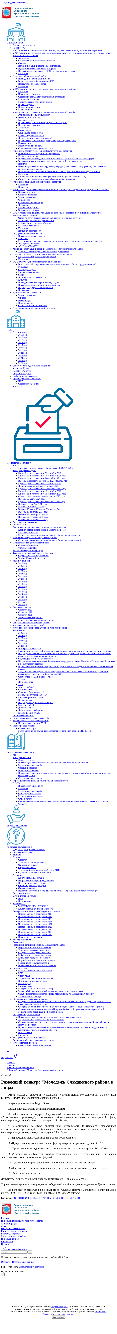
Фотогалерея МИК (27, 548)
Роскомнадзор (25, 986)
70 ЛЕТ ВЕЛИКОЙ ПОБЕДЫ (33, 906)
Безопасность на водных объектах (34, 223)
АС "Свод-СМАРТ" (28, 246)
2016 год (22, 337)
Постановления (25, 303)
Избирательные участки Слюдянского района (35, 537)
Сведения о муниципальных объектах (36, 60)
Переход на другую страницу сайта (35, 287)
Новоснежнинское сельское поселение (37, 965)
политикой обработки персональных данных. (74, 1312)
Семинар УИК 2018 (28, 689)
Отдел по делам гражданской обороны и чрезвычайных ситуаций (50, 218)
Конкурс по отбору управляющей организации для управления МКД (52, 176)
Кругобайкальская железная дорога (35, 909)
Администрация (15, 42)
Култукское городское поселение (34, 957)
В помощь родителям (28, 192)
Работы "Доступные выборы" (32, 695)
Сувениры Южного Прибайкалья (34, 872)
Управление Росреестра (29, 996)
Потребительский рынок (25, 1043)
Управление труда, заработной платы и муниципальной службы (44, 112)
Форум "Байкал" (26, 687)
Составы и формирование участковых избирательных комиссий (49, 540)
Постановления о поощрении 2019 (35, 916)
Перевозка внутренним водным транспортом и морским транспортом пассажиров (58, 890)
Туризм (16, 857)
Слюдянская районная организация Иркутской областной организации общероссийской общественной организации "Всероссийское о (61, 1010)
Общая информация (28, 545)
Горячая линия (25, 143)
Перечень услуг (26, 901)
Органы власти (20, 968)
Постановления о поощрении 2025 (35, 932)
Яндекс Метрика (59, 1306)
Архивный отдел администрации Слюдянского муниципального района (48, 249)
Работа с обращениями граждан (28, 550)
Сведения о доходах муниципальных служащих (41, 97)
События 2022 (25, 612)
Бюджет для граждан (17, 825)
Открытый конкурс (27, 888)
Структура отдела (27, 269)
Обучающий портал (28, 728)
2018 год (22, 342)
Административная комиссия (27, 292)
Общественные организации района (30, 999)
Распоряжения (25, 109)
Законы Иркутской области (31, 558)
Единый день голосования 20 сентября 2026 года (42, 473)
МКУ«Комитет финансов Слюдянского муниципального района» (44, 89)
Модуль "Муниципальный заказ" (29, 849)
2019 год (22, 345)
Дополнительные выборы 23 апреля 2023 (38, 486)
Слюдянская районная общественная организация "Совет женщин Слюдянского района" (61, 1006)
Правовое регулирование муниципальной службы (42, 122)
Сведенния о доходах (28, 384)
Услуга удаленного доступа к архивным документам (43, 251)
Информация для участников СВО (29, 1037)
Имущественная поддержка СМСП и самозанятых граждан (47, 71)
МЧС (20, 973)
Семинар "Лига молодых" (31, 692)
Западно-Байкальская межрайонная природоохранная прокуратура (50, 991)
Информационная (10, 1239)
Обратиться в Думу (22, 373)
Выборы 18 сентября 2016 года (33, 514)
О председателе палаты (29, 793)
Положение (24, 187)
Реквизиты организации (30, 796)
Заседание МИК (26, 705)
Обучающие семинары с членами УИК (37, 658)
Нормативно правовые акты (32, 84)
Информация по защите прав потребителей (22, 1221)
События (22, 860)
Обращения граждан (28, 768)
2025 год (22, 360)
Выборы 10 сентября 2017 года (33, 512)
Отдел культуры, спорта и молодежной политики (37, 261)
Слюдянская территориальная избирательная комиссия (39, 527)
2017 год (22, 340)
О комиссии (24, 200)
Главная (5, 1218)
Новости (5, 1244)
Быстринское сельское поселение (34, 963)
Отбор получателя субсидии (32, 885)
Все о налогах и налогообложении (35, 970)
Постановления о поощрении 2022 (35, 924)
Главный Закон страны (29, 713)
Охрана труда (24, 130)
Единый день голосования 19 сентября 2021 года (42, 491)
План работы (19, 48)
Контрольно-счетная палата (20, 752)
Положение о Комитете (29, 94)
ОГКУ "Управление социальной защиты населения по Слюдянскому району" (56, 994)
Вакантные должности (29, 117)
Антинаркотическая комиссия (32, 277)
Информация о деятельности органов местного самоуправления (49, 1017)
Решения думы (20, 332)
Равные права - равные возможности (36, 620)
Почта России (25, 1032)
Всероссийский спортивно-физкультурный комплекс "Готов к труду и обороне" (57, 264)
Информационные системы (31, 236)
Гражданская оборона (28, 225)
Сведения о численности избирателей (31, 622)
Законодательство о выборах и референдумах (35, 553)
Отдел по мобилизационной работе (30, 76)
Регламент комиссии (28, 532)
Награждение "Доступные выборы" (35, 702)
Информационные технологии (28, 233)
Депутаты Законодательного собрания (31, 365)
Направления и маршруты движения (36, 880)
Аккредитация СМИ (23, 939)
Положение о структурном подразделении (39, 153)
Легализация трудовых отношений (35, 138)
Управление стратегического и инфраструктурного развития (42, 151)
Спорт (21, 274)
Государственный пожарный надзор (35, 988)
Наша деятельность (22, 757)
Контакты (23, 73)
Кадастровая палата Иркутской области (37, 1030)
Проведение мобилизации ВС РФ (34, 78)
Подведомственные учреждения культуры (38, 282)
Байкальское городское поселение (34, 955)
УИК (20, 684)
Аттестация (23, 127)
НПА (20, 381)
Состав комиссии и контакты (32, 305)
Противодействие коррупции (27, 378)
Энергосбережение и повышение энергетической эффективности (50, 161)
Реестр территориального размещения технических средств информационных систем (60, 241)
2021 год (22, 350)
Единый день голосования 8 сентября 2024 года (41, 478)
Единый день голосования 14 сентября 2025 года (42, 475)
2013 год (22, 597)
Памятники (18, 942)
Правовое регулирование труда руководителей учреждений (47, 140)
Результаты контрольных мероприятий (37, 256)
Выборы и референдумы (24, 470)
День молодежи (26, 682)
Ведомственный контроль (31, 145)
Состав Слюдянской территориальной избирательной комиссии (49, 535)
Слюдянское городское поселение (34, 952)
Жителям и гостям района (19, 847)
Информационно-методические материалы (39, 285)
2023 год (22, 355)
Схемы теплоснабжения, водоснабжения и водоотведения (46, 179)
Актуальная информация (25, 522)
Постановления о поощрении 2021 (35, 921)
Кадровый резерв (26, 120)
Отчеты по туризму (27, 865)
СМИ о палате (25, 799)
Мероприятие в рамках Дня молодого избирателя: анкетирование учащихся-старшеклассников (64, 651)
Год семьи (23, 267)
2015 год (22, 335)
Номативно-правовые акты (31, 883)
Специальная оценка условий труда (35, 148)
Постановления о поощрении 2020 (35, 919)
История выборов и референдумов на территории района (40, 628)
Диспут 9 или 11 (26, 707)
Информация (24, 300)
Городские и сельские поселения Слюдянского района (39, 945)
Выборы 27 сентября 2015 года (33, 517)
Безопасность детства (28, 207)
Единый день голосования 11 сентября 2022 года (42, 488)
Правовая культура (22, 607)
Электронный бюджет (29, 243)
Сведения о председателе (30, 778)
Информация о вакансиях (30, 786)
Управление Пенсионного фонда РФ (36, 978)
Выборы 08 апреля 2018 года (32, 506)
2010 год (22, 604)
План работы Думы (22, 371)
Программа (23, 290)
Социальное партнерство (30, 133)
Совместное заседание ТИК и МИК (35, 677)
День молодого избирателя (31, 710)
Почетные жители (21, 893)
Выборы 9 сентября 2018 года (32, 504)
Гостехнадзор (24, 983)
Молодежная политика (29, 272)
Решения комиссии (22, 561)
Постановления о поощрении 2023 (35, 927)
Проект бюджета (26, 104)
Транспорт (18, 875)
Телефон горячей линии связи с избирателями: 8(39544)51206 (43, 468)
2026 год (22, 363)
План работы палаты (28, 770)
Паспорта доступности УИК (32, 723)
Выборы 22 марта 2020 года (31, 499)
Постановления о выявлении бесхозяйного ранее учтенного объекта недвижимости (59, 171)
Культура (22, 280)
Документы (24, 205)
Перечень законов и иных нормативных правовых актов (40, 780)
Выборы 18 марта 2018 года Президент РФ (39, 509)
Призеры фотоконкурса (29, 648)
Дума (9, 329)
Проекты (22, 164)
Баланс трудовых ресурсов (31, 135)
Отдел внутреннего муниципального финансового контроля (42, 254)
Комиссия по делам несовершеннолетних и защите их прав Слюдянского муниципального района (61, 189)
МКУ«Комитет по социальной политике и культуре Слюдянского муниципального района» (57, 50)
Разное (21, 679)
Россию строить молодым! (31, 697)
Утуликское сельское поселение (33, 950)
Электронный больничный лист (34, 115)
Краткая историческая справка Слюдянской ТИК (42, 530)
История (17, 854)
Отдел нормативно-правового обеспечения (34, 308)
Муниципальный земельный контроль (37, 68)
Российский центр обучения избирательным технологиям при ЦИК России (55, 731)
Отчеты (22, 63)
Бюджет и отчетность (28, 99)
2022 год (22, 353)
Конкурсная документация (31, 878)
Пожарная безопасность (30, 231)
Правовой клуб (25, 700)
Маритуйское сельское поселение (34, 947)
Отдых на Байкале (27, 867)
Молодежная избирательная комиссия (31, 542)
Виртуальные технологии (31, 1267)
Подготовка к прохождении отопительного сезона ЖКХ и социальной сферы (56, 158)
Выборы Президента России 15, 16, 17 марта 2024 (42, 481)
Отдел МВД (24, 976)
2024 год (22, 358)
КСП (15, 755)
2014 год (22, 594)
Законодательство (27, 197)
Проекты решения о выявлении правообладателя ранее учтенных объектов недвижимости (62, 1027)
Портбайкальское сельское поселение (36, 960)
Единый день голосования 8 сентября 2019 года (41, 501)
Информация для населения (26, 1014)
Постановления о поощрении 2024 (35, 929)
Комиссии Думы (21, 368)
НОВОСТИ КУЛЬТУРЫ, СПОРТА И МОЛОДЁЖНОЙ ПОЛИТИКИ (46, 1198)
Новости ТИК (19, 524)
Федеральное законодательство (33, 555)
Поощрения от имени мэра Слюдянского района (36, 911)
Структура (23, 804)
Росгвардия (23, 1035)
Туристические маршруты (31, 862)
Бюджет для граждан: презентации (35, 102)
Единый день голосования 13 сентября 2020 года (42, 493)
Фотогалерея (19, 630)
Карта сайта (7, 1241)
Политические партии (23, 715)
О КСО (16, 783)
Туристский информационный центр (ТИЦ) (39, 870)
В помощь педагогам (28, 210)
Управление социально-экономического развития (37, 182)
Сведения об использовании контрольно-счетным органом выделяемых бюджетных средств (63, 801)
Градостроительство (28, 156)
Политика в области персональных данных (34, 1040)
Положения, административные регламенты (39, 66)
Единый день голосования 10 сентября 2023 (39, 483)
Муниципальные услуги (24, 896)
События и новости (27, 194)
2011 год (22, 602)
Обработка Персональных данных (18, 1262)
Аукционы (23, 58)
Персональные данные (29, 125)
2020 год (22, 347)
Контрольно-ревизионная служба (29, 625)
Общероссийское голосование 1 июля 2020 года (41, 496)
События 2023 (25, 609)
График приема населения (25, 376)
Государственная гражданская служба (31, 718)
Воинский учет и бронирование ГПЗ (36, 81)
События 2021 (25, 615)
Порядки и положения (29, 107)
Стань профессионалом (24, 725)
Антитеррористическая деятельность (36, 220)
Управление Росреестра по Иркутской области (41, 1019)
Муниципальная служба (30, 765)
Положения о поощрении (30, 937)
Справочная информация (30, 202)
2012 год (22, 599)
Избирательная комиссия (19, 463)
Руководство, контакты (24, 45)
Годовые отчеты (26, 760)
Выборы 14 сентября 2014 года (33, 519)
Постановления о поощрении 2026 (35, 934)
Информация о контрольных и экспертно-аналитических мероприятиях (53, 762)
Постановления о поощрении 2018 (35, 914)
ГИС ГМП (23, 238)
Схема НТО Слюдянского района (34, 1045)
